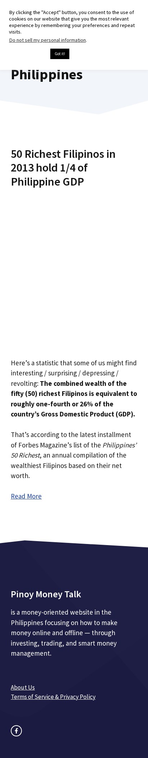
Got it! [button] (60, 53)
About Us (23, 687)
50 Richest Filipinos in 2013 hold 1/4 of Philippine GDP (63, 168)
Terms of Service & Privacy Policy (53, 697)
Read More (26, 496)
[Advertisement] (74, 270)
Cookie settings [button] (28, 54)
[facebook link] (16, 730)
